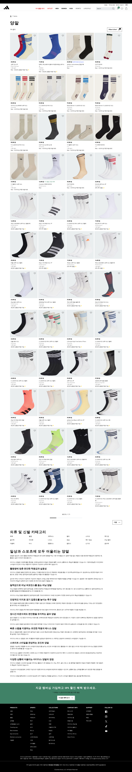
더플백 (12, 543)
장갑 (68, 540)
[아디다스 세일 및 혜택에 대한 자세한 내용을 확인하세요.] (66, 2)
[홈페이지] (6, 8)
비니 (30, 543)
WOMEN (64, 8)
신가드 (88, 543)
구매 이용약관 (44, 765)
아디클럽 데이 (40, 8)
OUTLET (50, 8)
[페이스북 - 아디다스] (113, 712)
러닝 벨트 (108, 540)
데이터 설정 (35, 765)
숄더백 (12, 540)
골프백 (107, 543)
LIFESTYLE (87, 8)
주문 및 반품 (112, 5)
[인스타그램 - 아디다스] (113, 716)
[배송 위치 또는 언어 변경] (126, 5)
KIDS (71, 8)
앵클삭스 (51, 543)
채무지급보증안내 (101, 765)
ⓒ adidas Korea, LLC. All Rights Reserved (66, 769)
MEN (57, 8)
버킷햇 (31, 540)
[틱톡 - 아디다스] (113, 726)
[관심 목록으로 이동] (122, 8)
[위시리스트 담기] (34, 36)
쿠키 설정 (29, 765)
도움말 (105, 5)
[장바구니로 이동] (126, 8)
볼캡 (30, 536)
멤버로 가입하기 (120, 5)
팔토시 (69, 543)
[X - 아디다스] (113, 721)
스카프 (88, 536)
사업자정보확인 (90, 765)
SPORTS (78, 8)
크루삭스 (51, 536)
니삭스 (50, 540)
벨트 (68, 536)
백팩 (11, 536)
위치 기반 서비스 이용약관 (67, 765)
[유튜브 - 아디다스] (113, 731)
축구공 (107, 536)
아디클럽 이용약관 (80, 765)
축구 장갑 (89, 540)
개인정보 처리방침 (53, 765)
